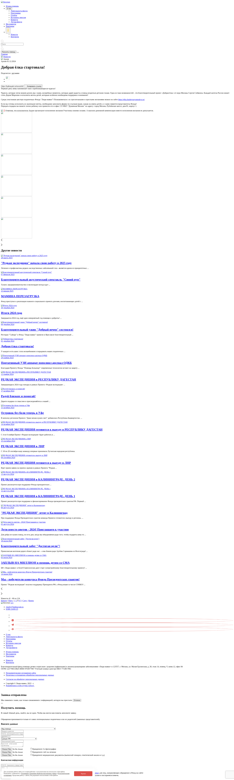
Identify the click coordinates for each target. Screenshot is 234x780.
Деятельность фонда (19, 11)
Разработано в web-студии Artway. (20, 686)
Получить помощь (8, 52)
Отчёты (14, 15)
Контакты (15, 37)
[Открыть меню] (18, 52)
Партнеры (10, 26)
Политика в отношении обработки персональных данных (30, 675)
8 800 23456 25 (12, 609)
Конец (31, 601)
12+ (12, 603)
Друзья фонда (16, 22)
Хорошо (83, 774)
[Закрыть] (2, 703)
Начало (4, 601)
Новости (14, 34)
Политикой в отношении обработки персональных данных (39, 773)
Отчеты (9, 641)
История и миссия (18, 17)
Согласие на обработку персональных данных (25, 679)
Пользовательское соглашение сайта (21, 673)
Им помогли (11, 24)
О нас (9, 8)
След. (25, 601)
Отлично (77, 700)
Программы (16, 13)
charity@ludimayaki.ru (15, 607)
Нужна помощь (12, 6)
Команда (14, 20)
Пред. (10, 601)
